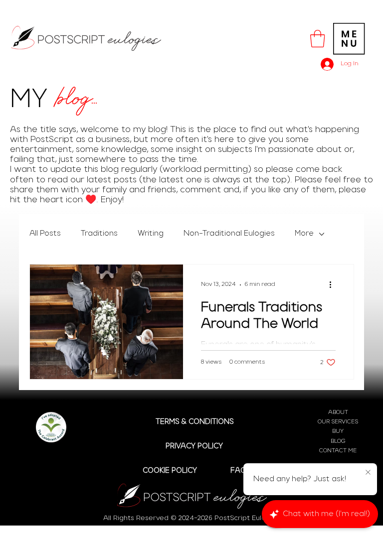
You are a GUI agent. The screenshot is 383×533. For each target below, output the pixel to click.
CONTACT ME (338, 451)
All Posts (45, 234)
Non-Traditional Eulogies (229, 234)
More (304, 234)
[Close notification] (368, 472)
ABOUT (338, 412)
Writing (151, 234)
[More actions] (334, 285)
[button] (317, 38)
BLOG (338, 441)
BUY (338, 431)
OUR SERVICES (338, 422)
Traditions (99, 234)
